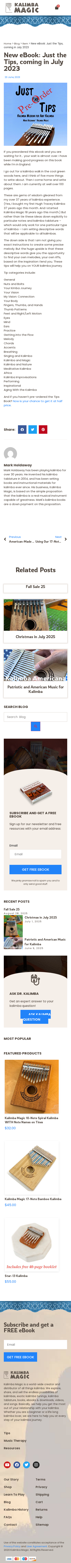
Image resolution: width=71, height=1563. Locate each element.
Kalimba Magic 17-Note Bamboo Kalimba (33, 1199)
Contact (10, 1525)
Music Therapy (15, 1441)
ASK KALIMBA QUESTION (37, 1017)
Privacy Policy (12, 1546)
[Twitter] (26, 1464)
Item (25, 43)
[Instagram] (36, 1464)
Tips (7, 1433)
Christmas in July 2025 (35, 636)
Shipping (42, 1494)
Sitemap (42, 1525)
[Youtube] (7, 1464)
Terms (40, 1479)
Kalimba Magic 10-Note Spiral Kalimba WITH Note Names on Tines (31, 1120)
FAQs (8, 1517)
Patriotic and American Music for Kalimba (35, 689)
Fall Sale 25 (35, 586)
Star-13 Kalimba (16, 1276)
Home (7, 43)
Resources (12, 1448)
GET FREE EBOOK (35, 869)
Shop (8, 1487)
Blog (17, 43)
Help (39, 1517)
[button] (66, 8)
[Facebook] (16, 1464)
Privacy (41, 1487)
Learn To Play (14, 1494)
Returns (42, 1509)
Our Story (11, 1479)
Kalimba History (16, 1509)
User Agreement (37, 1546)
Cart (39, 1502)
